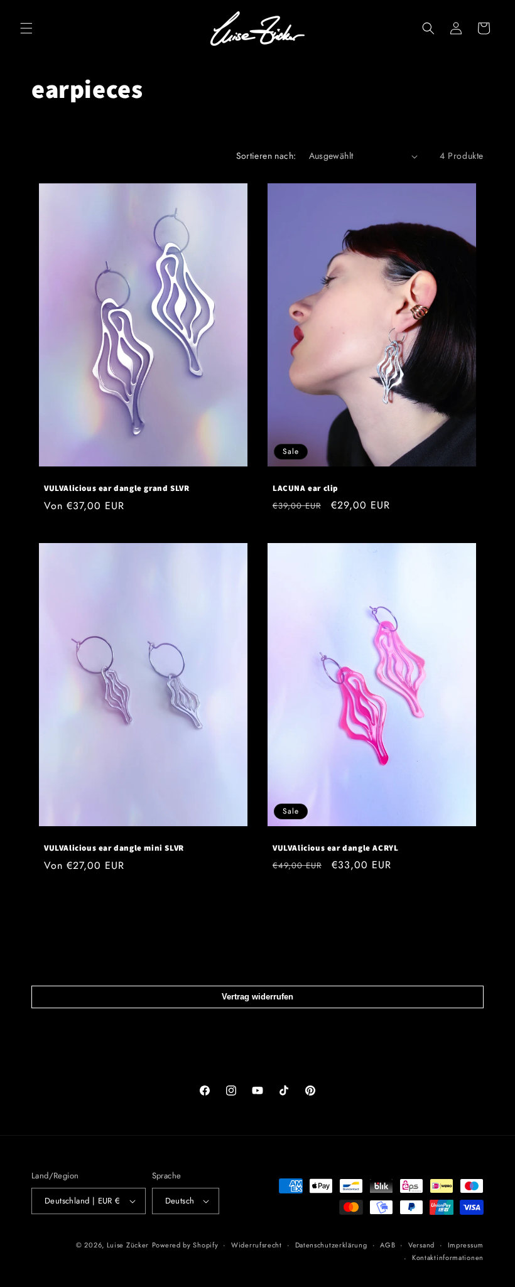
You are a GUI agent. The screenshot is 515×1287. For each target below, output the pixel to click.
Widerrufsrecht (256, 1245)
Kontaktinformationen (448, 1257)
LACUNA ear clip (306, 488)
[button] (26, 28)
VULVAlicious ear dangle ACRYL (335, 848)
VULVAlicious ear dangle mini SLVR (114, 848)
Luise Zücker (128, 1245)
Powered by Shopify (185, 1245)
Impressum (466, 1245)
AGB (387, 1245)
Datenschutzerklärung (331, 1245)
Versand (421, 1245)
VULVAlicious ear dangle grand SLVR (116, 488)
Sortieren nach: (266, 155)
